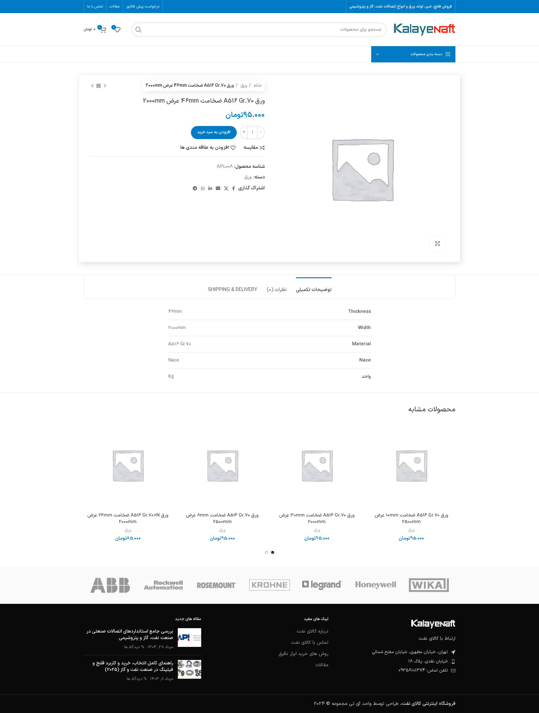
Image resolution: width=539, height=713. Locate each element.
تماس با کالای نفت (309, 642)
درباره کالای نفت (312, 631)
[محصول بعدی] (92, 86)
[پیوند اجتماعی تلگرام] (195, 188)
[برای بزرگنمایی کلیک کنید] (437, 244)
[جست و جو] (138, 29)
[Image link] (433, 624)
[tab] (314, 286)
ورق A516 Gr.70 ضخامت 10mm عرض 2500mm (411, 519)
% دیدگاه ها (134, 647)
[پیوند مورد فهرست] (396, 661)
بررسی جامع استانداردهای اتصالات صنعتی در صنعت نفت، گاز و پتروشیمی (129, 635)
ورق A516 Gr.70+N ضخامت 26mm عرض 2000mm (127, 519)
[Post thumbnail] (189, 639)
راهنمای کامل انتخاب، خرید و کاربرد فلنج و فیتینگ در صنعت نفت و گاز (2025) (133, 666)
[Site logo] (424, 29)
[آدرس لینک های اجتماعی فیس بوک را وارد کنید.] (233, 188)
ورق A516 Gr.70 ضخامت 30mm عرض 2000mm (317, 519)
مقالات (321, 665)
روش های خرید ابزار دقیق (303, 654)
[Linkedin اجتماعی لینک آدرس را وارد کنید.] (210, 188)
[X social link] (226, 188)
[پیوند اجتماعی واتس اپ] (202, 188)
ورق (243, 85)
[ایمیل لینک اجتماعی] (218, 188)
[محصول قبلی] (105, 86)
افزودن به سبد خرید (214, 132)
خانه (257, 85)
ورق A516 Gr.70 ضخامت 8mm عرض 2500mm (222, 519)
